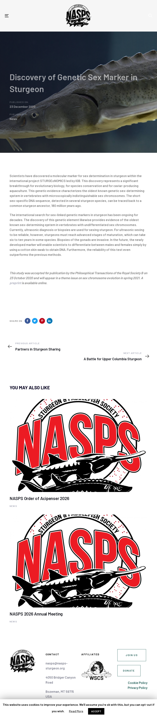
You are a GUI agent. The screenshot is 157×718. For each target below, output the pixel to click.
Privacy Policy (137, 688)
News (13, 118)
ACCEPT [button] (96, 711)
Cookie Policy (137, 683)
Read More (76, 711)
